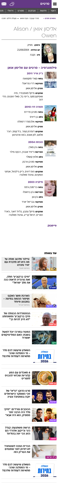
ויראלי (10, 11)
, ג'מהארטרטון (19, 135)
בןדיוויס (34, 117)
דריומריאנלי (28, 83)
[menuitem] (43, 11)
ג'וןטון (35, 197)
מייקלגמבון (29, 211)
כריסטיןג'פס (30, 187)
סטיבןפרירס (30, 112)
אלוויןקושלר (32, 157)
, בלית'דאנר (17, 211)
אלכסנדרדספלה (25, 121)
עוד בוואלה (50, 253)
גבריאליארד (28, 202)
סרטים (44, 3)
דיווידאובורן (28, 152)
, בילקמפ (17, 131)
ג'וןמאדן (33, 147)
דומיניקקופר (28, 131)
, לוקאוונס (32, 135)
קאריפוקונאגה (30, 78)
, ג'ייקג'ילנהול (18, 171)
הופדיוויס (30, 171)
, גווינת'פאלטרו (27, 175)
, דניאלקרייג (30, 215)
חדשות (43, 11)
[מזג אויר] (12, 4)
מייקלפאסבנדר (27, 93)
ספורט (21, 11)
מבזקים (32, 11)
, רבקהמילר (16, 152)
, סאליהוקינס (14, 96)
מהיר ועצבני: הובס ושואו (29, 18)
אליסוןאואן (31, 88)
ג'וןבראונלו (28, 192)
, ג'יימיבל (25, 96)
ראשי (53, 11)
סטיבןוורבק (28, 161)
